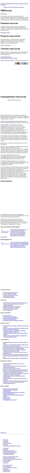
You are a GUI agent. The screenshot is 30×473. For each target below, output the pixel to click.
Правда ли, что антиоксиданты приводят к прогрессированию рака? (13, 382)
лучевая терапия (9, 122)
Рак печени (6, 448)
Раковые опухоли (10, 3)
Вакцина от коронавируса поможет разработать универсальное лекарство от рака (14, 350)
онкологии (20, 214)
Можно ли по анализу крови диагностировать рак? (15, 380)
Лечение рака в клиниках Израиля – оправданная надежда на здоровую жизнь (15, 336)
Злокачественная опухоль (9, 450)
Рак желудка (6, 461)
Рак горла (5, 449)
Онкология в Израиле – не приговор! (12, 306)
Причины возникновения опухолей (11, 445)
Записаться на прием (12, 58)
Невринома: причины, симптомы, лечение (13, 394)
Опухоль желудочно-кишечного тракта (12, 459)
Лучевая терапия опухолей (9, 293)
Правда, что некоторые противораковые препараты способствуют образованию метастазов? (15, 371)
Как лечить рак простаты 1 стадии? (11, 368)
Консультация (4, 58)
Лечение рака (6, 471)
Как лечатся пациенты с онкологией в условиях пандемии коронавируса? (14, 366)
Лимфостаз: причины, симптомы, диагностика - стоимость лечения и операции (14, 331)
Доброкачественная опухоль (10, 399)
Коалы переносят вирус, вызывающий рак (13, 348)
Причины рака (6, 470)
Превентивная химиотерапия (10, 389)
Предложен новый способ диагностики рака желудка (16, 347)
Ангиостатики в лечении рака (10, 292)
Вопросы (17, 7)
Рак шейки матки (7, 443)
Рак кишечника (7, 466)
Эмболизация (6, 398)
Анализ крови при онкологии (10, 308)
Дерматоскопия (7, 391)
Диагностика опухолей (8, 296)
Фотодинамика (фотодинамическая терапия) (14, 392)
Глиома (5, 396)
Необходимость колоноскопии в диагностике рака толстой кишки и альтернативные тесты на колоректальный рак (15, 304)
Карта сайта (3, 432)
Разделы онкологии (19, 3)
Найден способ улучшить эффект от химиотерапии (15, 358)
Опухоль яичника (7, 460)
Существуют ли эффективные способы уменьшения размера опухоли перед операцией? (15, 374)
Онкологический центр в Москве (11, 307)
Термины (12, 7)
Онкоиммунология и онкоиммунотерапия (13, 320)
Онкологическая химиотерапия (10, 318)
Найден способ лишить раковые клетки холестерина (15, 354)
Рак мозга (5, 439)
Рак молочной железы (8, 454)
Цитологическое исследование (10, 388)
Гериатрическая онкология (9, 319)
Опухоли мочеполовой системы (11, 456)
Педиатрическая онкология (9, 316)
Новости (22, 7)
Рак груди (5, 462)
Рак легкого (6, 468)
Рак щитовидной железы (9, 453)
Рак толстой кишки (8, 465)
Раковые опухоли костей (9, 457)
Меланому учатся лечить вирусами (11, 346)
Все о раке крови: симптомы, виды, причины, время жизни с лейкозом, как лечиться (15, 329)
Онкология (3, 3)
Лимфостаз (6, 442)
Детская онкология (7, 310)
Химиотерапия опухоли (9, 297)
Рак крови (5, 440)
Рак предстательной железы (10, 467)
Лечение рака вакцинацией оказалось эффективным (15, 344)
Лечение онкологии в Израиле (10, 294)
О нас (8, 7)
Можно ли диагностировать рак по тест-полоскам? (15, 369)
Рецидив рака (6, 397)
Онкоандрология (7, 315)
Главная (5, 7)
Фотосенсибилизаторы (8, 393)
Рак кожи (5, 444)
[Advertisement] (15, 79)
